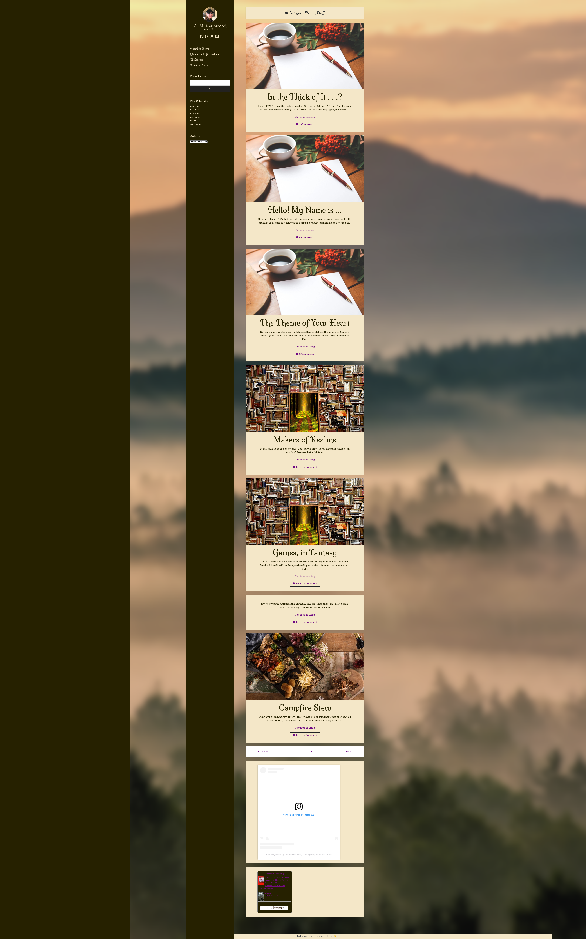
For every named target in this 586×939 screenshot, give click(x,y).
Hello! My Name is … (305, 168)
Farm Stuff (194, 110)
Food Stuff (194, 113)
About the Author (200, 65)
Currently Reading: (274, 873)
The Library (196, 59)
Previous (263, 751)
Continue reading (305, 117)
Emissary (269, 893)
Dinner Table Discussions (204, 54)
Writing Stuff (195, 124)
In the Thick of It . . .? (305, 56)
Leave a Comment (306, 467)
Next (349, 751)
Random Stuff (196, 117)
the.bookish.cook (293, 854)
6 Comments (306, 237)
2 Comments (306, 124)
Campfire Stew (305, 666)
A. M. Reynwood (210, 26)
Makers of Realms (305, 398)
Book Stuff (194, 106)
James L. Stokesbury (268, 888)
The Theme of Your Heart (305, 282)
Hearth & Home (199, 48)
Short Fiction (195, 121)
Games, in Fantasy (305, 511)
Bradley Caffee (272, 895)
